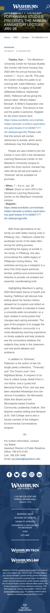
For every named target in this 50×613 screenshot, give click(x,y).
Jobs (25, 531)
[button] (48, 7)
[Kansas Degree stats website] (25, 608)
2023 (15, 37)
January (25, 37)
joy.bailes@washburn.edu (26, 459)
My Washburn (25, 527)
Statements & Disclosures (25, 525)
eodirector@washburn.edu (14, 591)
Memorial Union (25, 514)
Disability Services (25, 521)
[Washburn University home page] (25, 7)
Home (7, 37)
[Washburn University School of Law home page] (25, 560)
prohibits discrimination (27, 570)
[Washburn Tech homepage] (25, 550)
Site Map (25, 535)
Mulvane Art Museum (25, 517)
